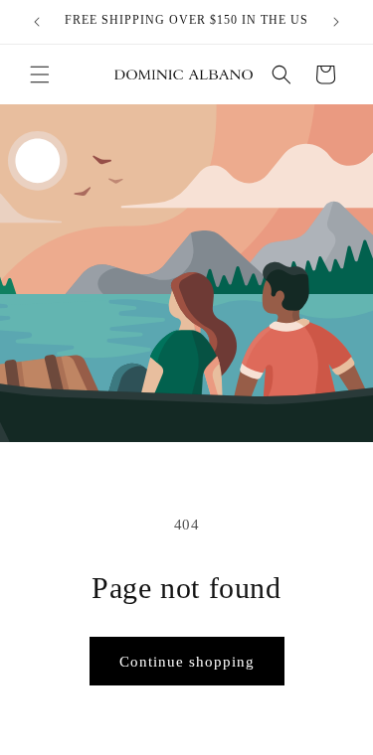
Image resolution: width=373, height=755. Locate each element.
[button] (40, 74)
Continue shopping (187, 662)
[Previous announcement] (37, 22)
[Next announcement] (336, 22)
